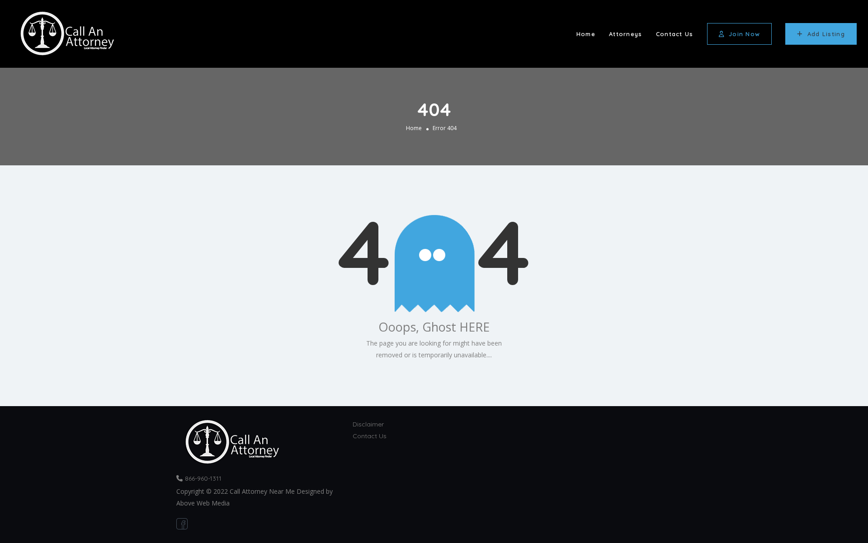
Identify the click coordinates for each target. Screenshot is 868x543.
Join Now (744, 33)
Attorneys (625, 33)
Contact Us (674, 33)
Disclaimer (368, 424)
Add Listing (826, 33)
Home (585, 33)
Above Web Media (203, 503)
